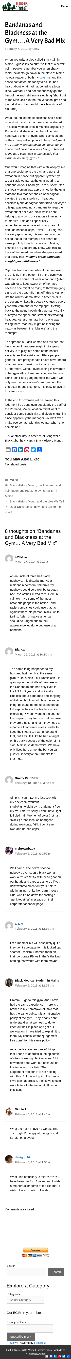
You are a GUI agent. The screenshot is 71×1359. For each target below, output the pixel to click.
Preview (12, 1342)
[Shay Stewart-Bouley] (16, 6)
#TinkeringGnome (35, 1353)
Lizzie (19, 923)
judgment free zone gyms (28, 490)
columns (45, 77)
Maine (14, 480)
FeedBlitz (40, 1342)
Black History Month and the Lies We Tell (37, 501)
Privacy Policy (44, 1350)
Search (11, 1265)
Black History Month (23, 485)
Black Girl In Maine (24, 1350)
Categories (13, 1294)
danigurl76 (22, 1157)
